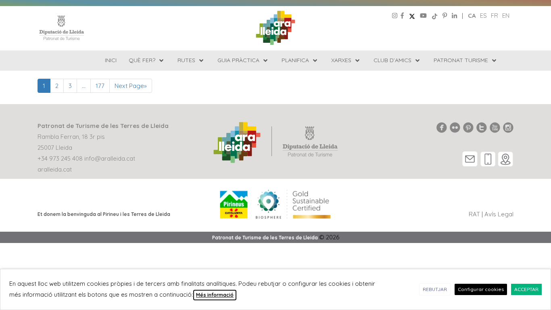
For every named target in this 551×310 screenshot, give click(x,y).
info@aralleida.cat (109, 158)
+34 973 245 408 (60, 158)
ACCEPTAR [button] (526, 289)
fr (494, 15)
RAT (474, 214)
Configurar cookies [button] (481, 289)
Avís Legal (498, 214)
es (483, 15)
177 (100, 86)
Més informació (215, 295)
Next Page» (131, 86)
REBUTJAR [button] (435, 289)
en (505, 15)
